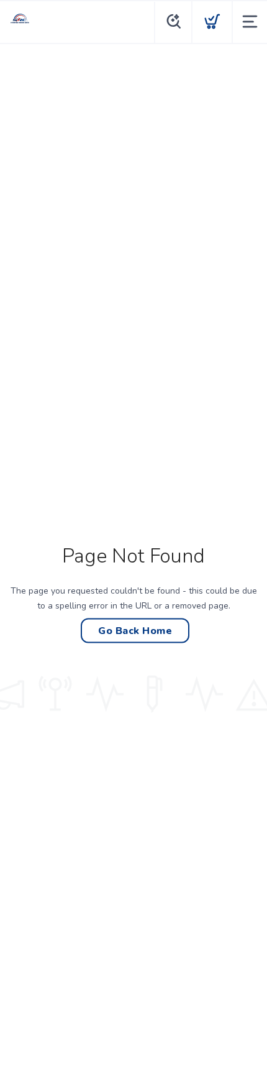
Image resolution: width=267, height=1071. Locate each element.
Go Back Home (135, 630)
